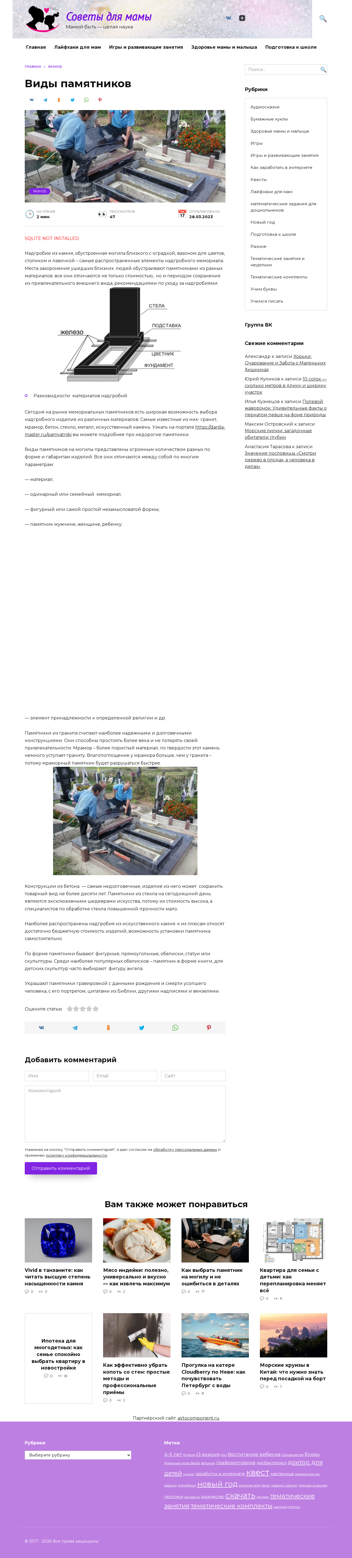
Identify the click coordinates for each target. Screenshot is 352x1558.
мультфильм (187, 1485)
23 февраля (208, 1454)
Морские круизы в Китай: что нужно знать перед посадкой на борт (293, 1371)
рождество (213, 1496)
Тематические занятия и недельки (278, 261)
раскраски (192, 1497)
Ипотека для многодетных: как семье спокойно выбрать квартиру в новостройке (58, 1354)
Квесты (259, 179)
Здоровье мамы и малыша (224, 47)
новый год (217, 1483)
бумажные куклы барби (182, 1463)
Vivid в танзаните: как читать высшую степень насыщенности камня (57, 1276)
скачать (240, 1495)
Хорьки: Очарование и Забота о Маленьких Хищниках (285, 363)
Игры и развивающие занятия (146, 47)
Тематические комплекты (279, 277)
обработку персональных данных (185, 1149)
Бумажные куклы (269, 119)
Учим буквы (264, 289)
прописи (173, 1496)
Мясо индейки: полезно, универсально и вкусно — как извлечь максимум (136, 1276)
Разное (39, 191)
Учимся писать (267, 301)
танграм (263, 1497)
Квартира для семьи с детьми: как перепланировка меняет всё (293, 1280)
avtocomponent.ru (198, 1418)
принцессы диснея (313, 1485)
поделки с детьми (284, 1485)
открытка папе (249, 1485)
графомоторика (235, 1462)
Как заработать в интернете (281, 167)
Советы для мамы (109, 16)
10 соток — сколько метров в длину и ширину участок (286, 385)
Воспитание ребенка (254, 1454)
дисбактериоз (272, 1462)
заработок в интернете (220, 1473)
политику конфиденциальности (76, 1155)
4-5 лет (173, 1454)
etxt (224, 1455)
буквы (312, 1454)
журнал (188, 1474)
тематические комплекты (232, 1506)
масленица (282, 1473)
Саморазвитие (293, 1455)
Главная (36, 47)
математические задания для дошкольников (283, 207)
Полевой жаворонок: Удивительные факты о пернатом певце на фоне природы (286, 408)
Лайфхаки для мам (77, 47)
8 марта (189, 1455)
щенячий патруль (287, 1507)
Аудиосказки (265, 106)
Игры (257, 143)
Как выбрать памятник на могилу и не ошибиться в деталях (212, 1276)
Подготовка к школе (291, 47)
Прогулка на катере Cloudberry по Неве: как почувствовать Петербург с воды (213, 1375)
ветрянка (208, 1463)
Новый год (263, 222)
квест (258, 1472)
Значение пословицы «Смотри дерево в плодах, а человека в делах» (280, 460)
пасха (265, 1485)
